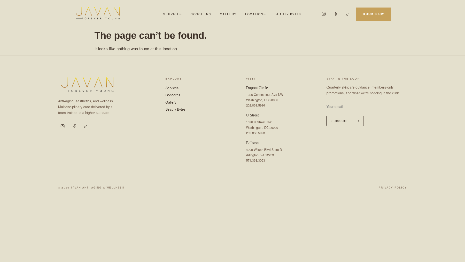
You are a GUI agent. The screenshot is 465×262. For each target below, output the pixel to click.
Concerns (201, 14)
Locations (255, 14)
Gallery (228, 14)
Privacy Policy (393, 187)
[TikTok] (348, 14)
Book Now (373, 14)
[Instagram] (323, 14)
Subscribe (341, 121)
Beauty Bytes (288, 14)
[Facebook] (336, 14)
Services (172, 14)
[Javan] (115, 14)
